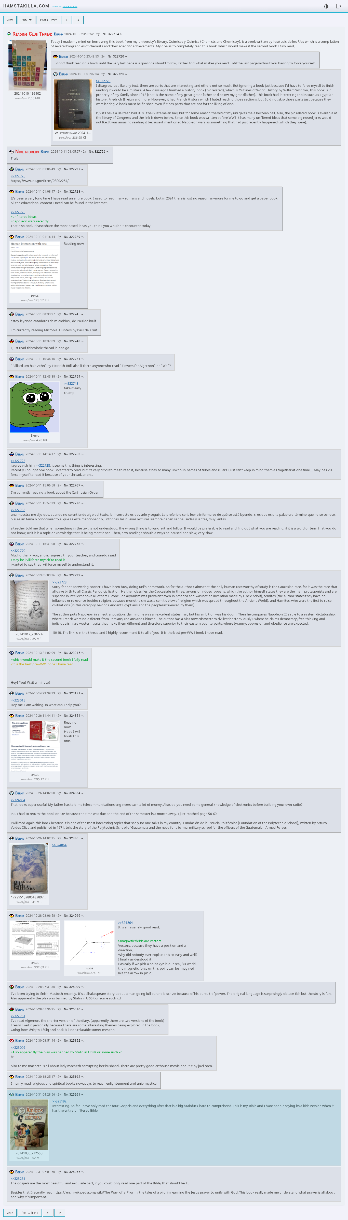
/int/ (10, 20)
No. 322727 (72, 169)
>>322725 (18, 176)
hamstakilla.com (26, 5)
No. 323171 (72, 693)
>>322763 (18, 510)
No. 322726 (97, 151)
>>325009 (18, 1047)
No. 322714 (111, 34)
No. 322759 (72, 376)
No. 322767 (72, 485)
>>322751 (18, 1016)
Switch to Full (70, 6)
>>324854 (18, 800)
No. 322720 (116, 56)
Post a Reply (48, 20)
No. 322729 (72, 237)
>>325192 (59, 1101)
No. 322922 (72, 575)
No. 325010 (72, 1009)
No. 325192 (72, 1077)
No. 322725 (116, 74)
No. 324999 (72, 915)
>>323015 (18, 700)
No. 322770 (72, 503)
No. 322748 (72, 341)
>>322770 (18, 550)
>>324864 (59, 845)
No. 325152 (72, 1040)
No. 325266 (72, 1172)
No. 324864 (72, 793)
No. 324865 (72, 838)
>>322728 (43, 465)
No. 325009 (72, 987)
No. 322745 (72, 314)
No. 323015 (72, 653)
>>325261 (18, 1178)
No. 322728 (72, 191)
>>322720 (103, 81)
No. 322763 (72, 454)
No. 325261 (72, 1094)
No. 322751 (72, 359)
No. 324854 (72, 715)
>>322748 (71, 383)
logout (339, 6)
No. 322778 (72, 544)
